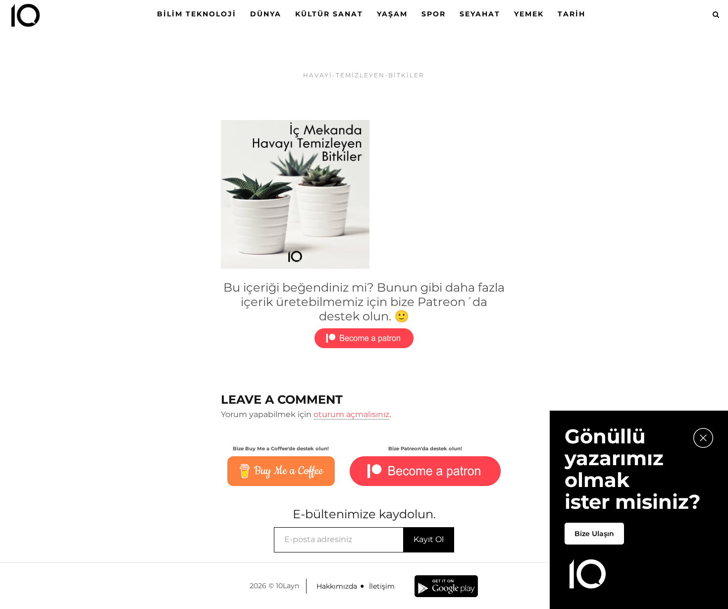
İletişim (382, 586)
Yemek (529, 13)
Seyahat (480, 13)
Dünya (265, 13)
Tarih (571, 13)
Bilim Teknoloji (196, 13)
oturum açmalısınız (351, 414)
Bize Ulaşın (594, 533)
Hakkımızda (336, 586)
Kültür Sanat (329, 13)
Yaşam (392, 13)
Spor (433, 13)
